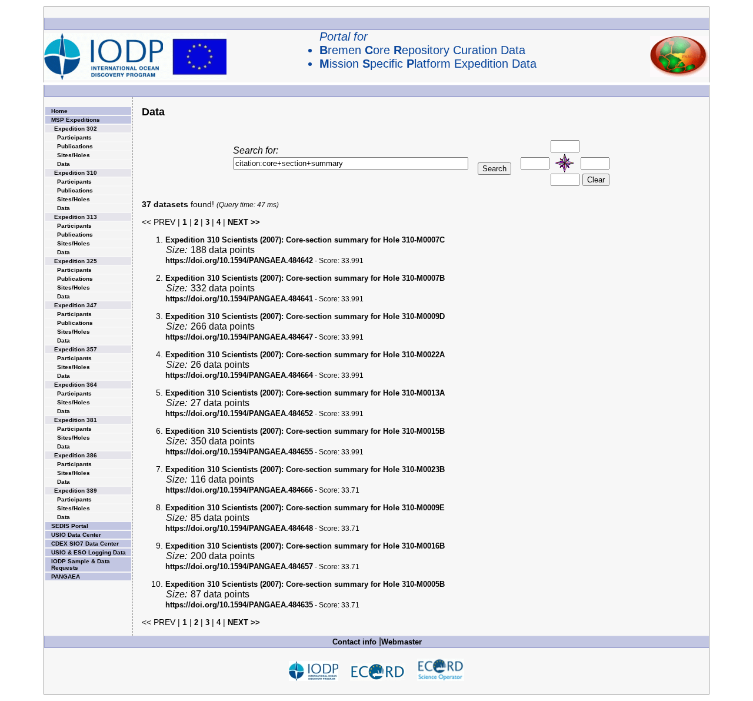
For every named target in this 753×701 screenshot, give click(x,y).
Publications (75, 146)
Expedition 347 (75, 305)
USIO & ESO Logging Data (88, 552)
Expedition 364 (75, 384)
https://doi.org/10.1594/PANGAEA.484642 (239, 260)
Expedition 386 (75, 455)
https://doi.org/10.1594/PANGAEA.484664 (239, 375)
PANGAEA (65, 576)
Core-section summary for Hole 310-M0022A (305, 354)
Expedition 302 (75, 128)
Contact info (354, 641)
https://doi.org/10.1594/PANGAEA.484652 (239, 413)
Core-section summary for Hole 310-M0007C (305, 239)
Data (63, 164)
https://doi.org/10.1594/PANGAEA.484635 (239, 604)
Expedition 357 (75, 349)
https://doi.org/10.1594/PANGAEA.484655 (239, 451)
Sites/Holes (73, 155)
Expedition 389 (75, 490)
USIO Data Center (76, 534)
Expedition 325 (75, 261)
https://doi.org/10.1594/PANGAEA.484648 (239, 528)
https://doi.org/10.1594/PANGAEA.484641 (239, 298)
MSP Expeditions (75, 120)
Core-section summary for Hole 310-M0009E (305, 507)
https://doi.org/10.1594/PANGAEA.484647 (239, 337)
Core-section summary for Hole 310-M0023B (305, 469)
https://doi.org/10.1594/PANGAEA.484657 (239, 566)
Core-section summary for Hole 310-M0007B (305, 278)
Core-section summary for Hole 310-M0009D (305, 316)
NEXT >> (244, 222)
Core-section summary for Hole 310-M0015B (305, 431)
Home (59, 111)
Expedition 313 (75, 217)
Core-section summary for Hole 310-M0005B (305, 584)
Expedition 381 (75, 420)
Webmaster (401, 641)
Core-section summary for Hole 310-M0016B (305, 545)
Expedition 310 (75, 173)
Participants (74, 137)
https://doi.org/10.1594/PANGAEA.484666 (239, 490)
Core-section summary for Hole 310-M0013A (305, 392)
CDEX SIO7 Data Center (85, 543)
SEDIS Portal (69, 526)
